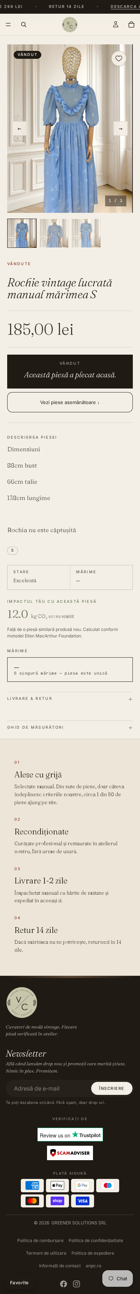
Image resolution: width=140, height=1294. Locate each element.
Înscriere (112, 1088)
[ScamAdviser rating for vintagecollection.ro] (70, 1153)
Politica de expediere (92, 1253)
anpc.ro (93, 1265)
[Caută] (24, 24)
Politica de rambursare (40, 1240)
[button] (70, 128)
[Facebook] (63, 1284)
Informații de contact (60, 1265)
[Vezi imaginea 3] (86, 233)
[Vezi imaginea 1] (22, 233)
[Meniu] (8, 24)
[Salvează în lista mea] (118, 58)
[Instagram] (76, 1284)
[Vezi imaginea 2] (54, 233)
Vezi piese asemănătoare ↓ (70, 402)
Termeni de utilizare (46, 1253)
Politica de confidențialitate (96, 1240)
